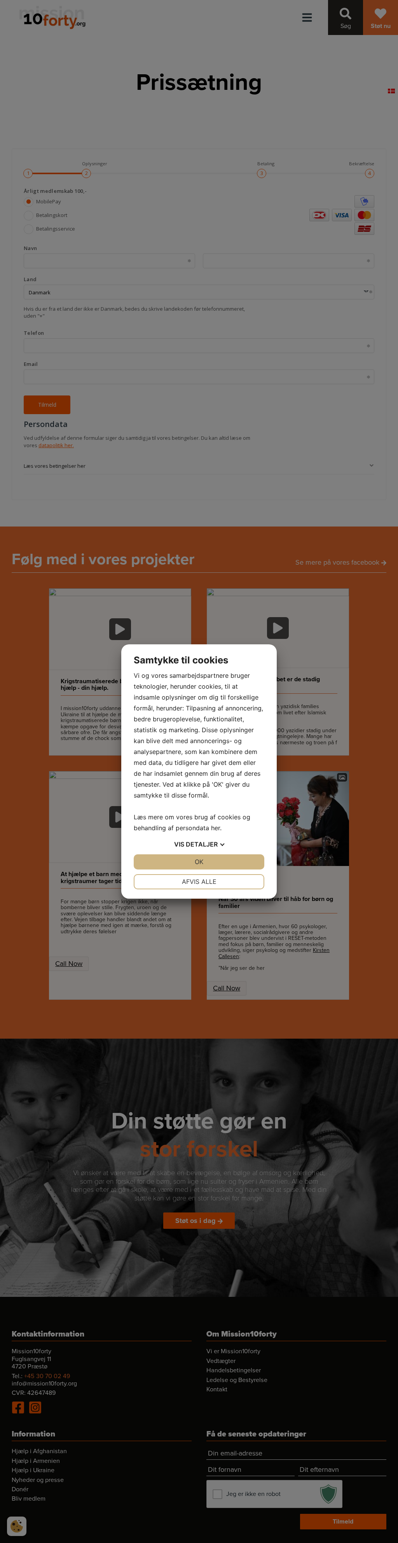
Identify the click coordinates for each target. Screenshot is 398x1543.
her (215, 828)
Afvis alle (199, 881)
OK (199, 862)
